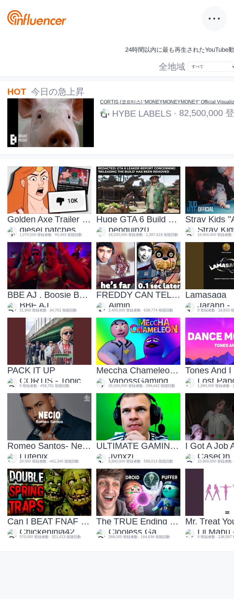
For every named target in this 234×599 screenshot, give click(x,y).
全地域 (172, 67)
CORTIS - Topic (50, 381)
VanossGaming (138, 381)
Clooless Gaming (139, 532)
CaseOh (213, 456)
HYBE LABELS (141, 114)
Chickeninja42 (47, 532)
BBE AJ (34, 305)
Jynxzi (120, 456)
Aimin (119, 305)
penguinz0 (128, 229)
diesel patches (48, 229)
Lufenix (34, 456)
